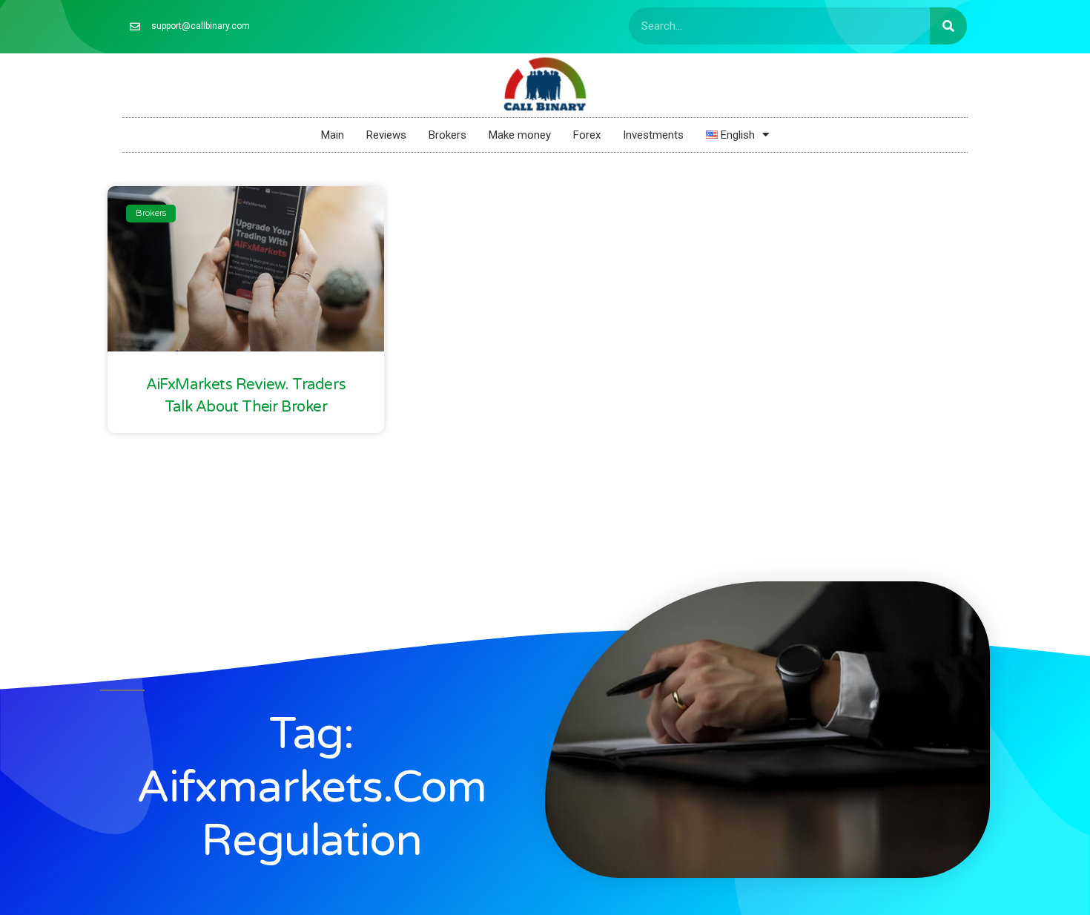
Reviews (386, 135)
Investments (653, 135)
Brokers (447, 135)
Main (332, 135)
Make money (520, 135)
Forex (587, 135)
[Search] (948, 25)
